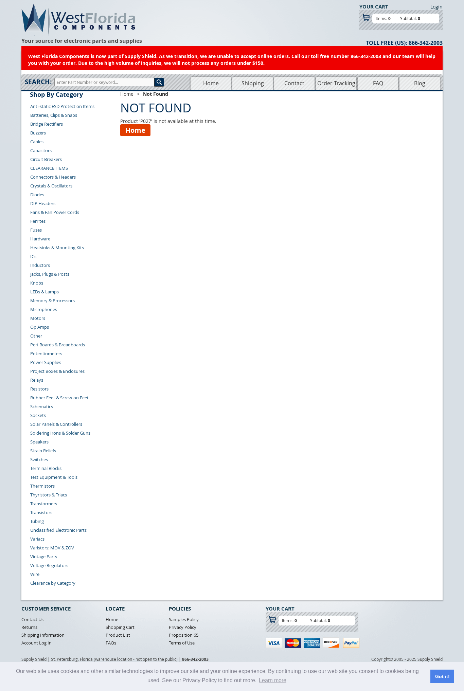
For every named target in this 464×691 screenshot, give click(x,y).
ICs (33, 256)
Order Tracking (336, 83)
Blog (419, 83)
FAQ (378, 83)
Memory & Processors (52, 300)
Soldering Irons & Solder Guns (60, 433)
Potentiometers (46, 353)
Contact (294, 83)
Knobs (36, 283)
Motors (37, 318)
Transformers (43, 504)
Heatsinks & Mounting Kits (57, 247)
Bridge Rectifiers (46, 124)
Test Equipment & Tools (53, 477)
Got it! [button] (442, 676)
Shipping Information (43, 635)
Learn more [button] (272, 680)
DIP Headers (42, 203)
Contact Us (32, 619)
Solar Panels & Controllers (56, 424)
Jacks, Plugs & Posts (49, 274)
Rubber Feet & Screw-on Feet (59, 398)
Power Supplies (45, 362)
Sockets (38, 415)
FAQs (111, 643)
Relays (36, 380)
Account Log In (36, 643)
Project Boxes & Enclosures (57, 371)
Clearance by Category (52, 583)
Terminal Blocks (45, 468)
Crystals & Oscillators (51, 186)
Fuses (36, 230)
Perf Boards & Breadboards (57, 345)
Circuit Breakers (46, 159)
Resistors (39, 389)
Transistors (41, 512)
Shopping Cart (120, 627)
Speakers (39, 442)
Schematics (41, 406)
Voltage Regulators (49, 565)
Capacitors (41, 150)
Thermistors (42, 486)
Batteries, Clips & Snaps (53, 115)
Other (36, 336)
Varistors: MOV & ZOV (52, 548)
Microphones (43, 309)
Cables (36, 142)
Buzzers (38, 133)
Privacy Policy (182, 627)
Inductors (40, 265)
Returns (29, 627)
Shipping (253, 83)
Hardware (40, 239)
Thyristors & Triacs (48, 495)
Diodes (37, 195)
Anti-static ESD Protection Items (62, 106)
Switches (39, 459)
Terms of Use (182, 643)
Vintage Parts (43, 556)
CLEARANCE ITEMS (49, 168)
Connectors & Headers (53, 177)
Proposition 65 (183, 635)
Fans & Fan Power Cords (54, 212)
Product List (118, 635)
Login (436, 6)
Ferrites (38, 221)
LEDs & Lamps (44, 292)
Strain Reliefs (43, 451)
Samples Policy (184, 619)
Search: (38, 82)
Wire (34, 574)
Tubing (37, 521)
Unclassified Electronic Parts (58, 530)
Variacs (37, 539)
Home (211, 83)
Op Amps (39, 327)
